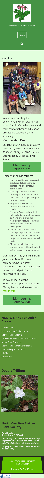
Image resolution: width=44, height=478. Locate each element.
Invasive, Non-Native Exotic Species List (19, 338)
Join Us (4, 353)
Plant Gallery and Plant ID (13, 349)
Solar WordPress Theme (21, 461)
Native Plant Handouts (11, 334)
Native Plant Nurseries (11, 342)
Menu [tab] (22, 35)
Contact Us (6, 356)
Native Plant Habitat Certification (16, 345)
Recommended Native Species (15, 331)
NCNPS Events (8, 327)
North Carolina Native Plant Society (22, 25)
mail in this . (9, 290)
